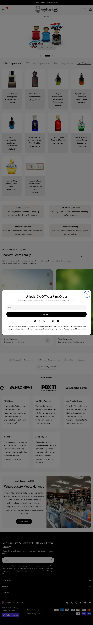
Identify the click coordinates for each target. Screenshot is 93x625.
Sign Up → (46, 314)
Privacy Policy (80, 329)
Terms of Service (69, 329)
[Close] (87, 294)
